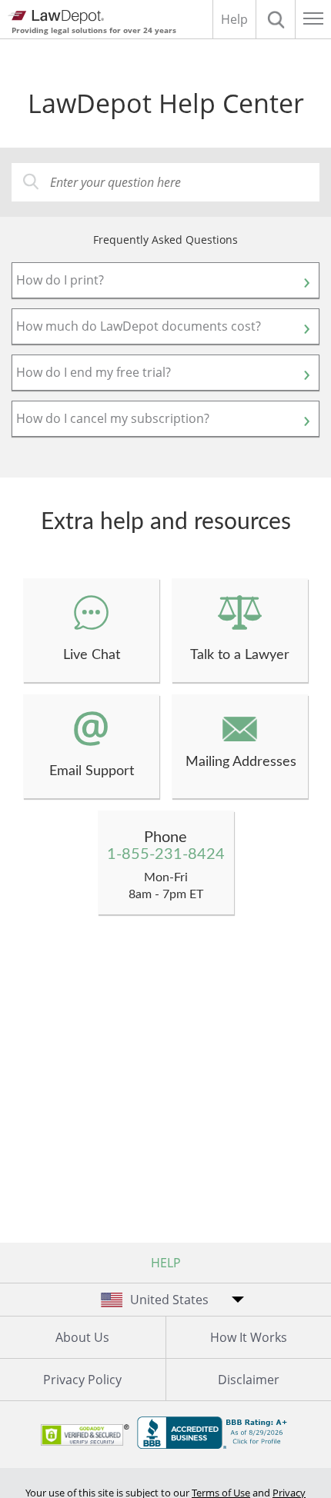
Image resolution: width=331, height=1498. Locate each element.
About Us (82, 1337)
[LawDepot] (56, 17)
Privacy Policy (82, 1379)
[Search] (275, 19)
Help (234, 19)
